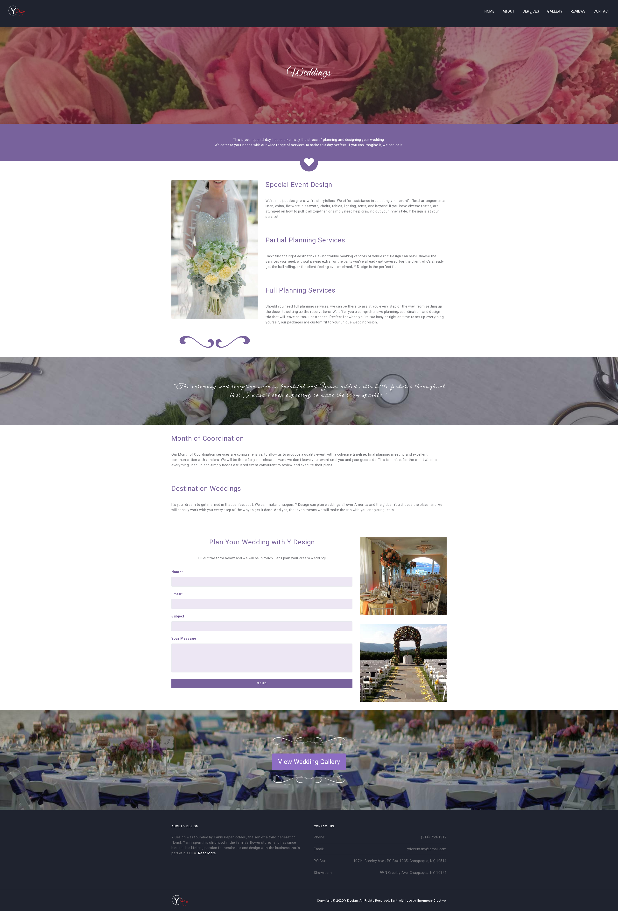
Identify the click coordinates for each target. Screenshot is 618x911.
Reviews (578, 11)
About (509, 11)
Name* (177, 572)
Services (531, 11)
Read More (207, 853)
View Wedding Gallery (309, 761)
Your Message (183, 638)
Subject (177, 616)
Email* (177, 594)
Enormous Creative (431, 900)
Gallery (554, 11)
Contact (602, 11)
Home (489, 11)
